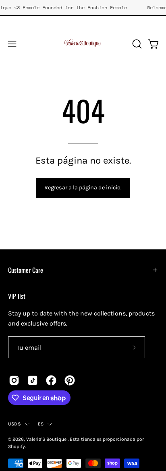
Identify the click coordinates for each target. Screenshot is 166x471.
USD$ (14, 424)
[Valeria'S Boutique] (83, 44)
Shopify (16, 446)
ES (41, 424)
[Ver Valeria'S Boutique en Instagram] (14, 380)
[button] (136, 44)
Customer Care (25, 270)
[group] (83, 7)
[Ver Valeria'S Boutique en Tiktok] (33, 380)
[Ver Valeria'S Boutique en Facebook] (51, 380)
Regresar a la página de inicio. (83, 187)
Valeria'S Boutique (47, 439)
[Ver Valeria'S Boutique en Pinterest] (70, 380)
